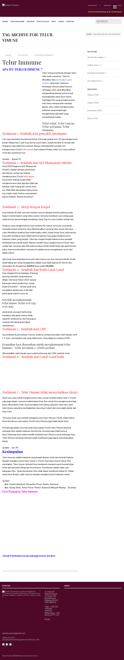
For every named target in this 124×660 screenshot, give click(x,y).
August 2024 (93, 102)
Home (88, 34)
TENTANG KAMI (17, 21)
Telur (64, 76)
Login (118, 5)
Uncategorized (93, 81)
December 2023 (94, 110)
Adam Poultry (33, 656)
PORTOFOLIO (43, 21)
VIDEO (61, 21)
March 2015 (92, 118)
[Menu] (115, 7)
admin (8, 55)
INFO (53, 21)
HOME (5, 21)
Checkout (92, 5)
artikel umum (93, 65)
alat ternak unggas (95, 57)
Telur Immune (22, 62)
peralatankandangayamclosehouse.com (20, 639)
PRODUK (30, 21)
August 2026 (93, 95)
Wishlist (107, 5)
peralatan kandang (95, 73)
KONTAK (70, 21)
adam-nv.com (8, 637)
